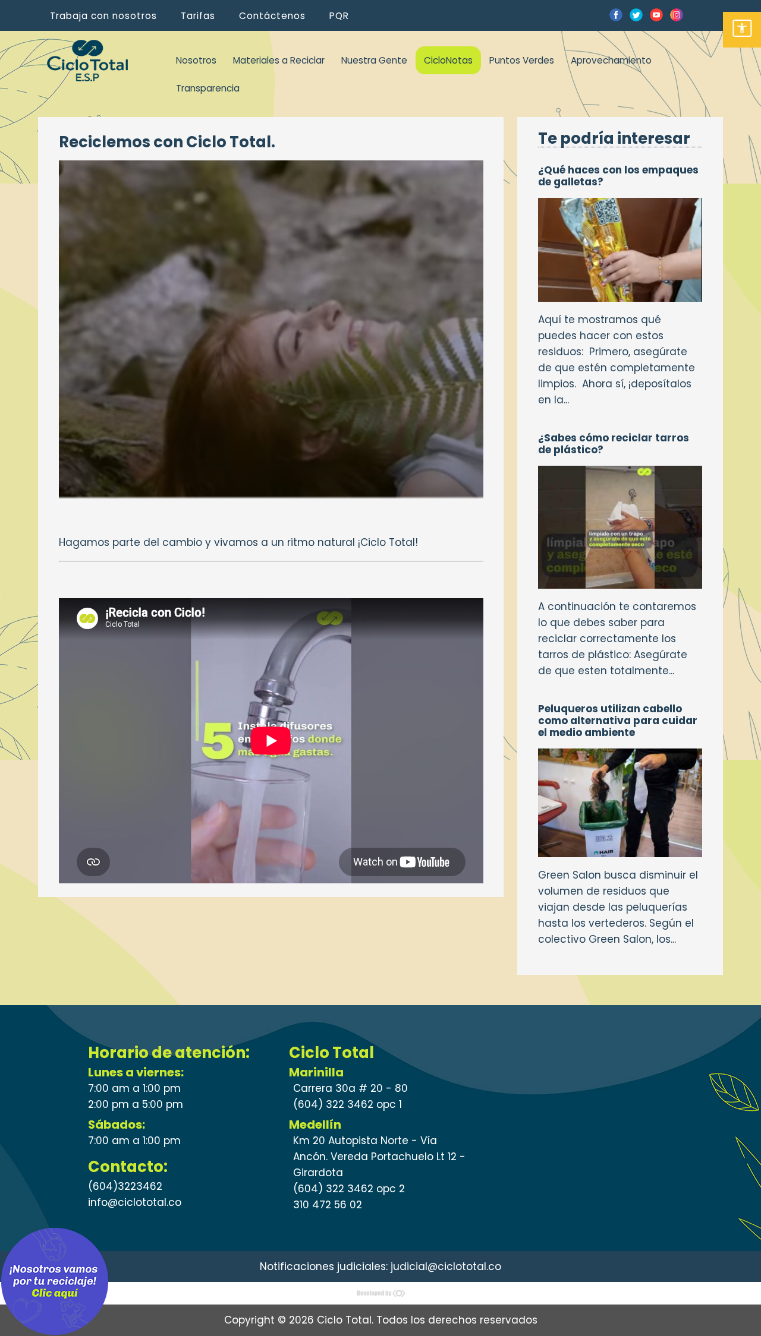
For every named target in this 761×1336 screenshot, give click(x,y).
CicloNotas (448, 60)
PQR (339, 16)
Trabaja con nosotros (103, 16)
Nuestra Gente (374, 60)
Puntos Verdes (521, 60)
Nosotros (196, 60)
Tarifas (198, 16)
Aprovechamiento (611, 60)
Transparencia (208, 88)
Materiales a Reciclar (279, 60)
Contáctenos (272, 16)
